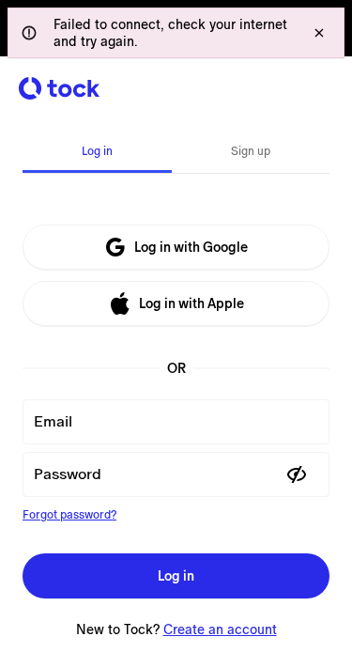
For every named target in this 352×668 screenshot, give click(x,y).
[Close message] (319, 33)
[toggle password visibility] (296, 474)
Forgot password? (69, 514)
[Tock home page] (59, 88)
